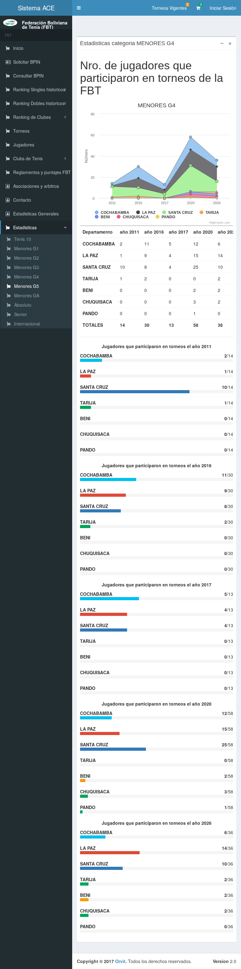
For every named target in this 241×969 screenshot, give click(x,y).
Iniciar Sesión (223, 8)
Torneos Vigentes (170, 7)
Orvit (120, 961)
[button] (78, 8)
